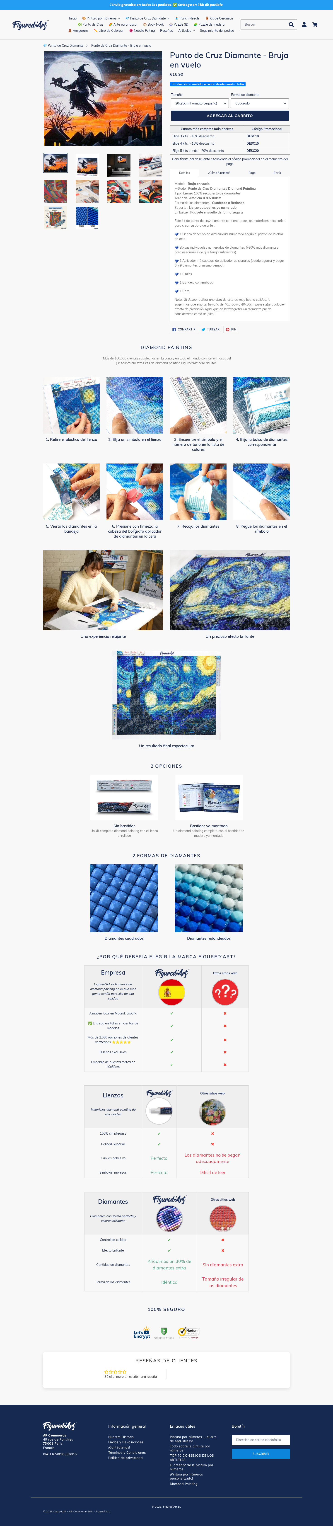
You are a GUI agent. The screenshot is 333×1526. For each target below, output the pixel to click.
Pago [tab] (252, 173)
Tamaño (177, 95)
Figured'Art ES (172, 1506)
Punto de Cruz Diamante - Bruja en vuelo (121, 46)
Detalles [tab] (184, 173)
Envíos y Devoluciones (125, 1442)
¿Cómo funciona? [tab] (219, 173)
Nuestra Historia (121, 1437)
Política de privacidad (125, 1458)
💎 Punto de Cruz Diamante (63, 46)
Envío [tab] (277, 173)
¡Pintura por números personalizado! (186, 1476)
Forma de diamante (245, 95)
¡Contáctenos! (119, 1447)
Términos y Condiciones (127, 1452)
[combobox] (269, 24)
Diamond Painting (184, 1484)
